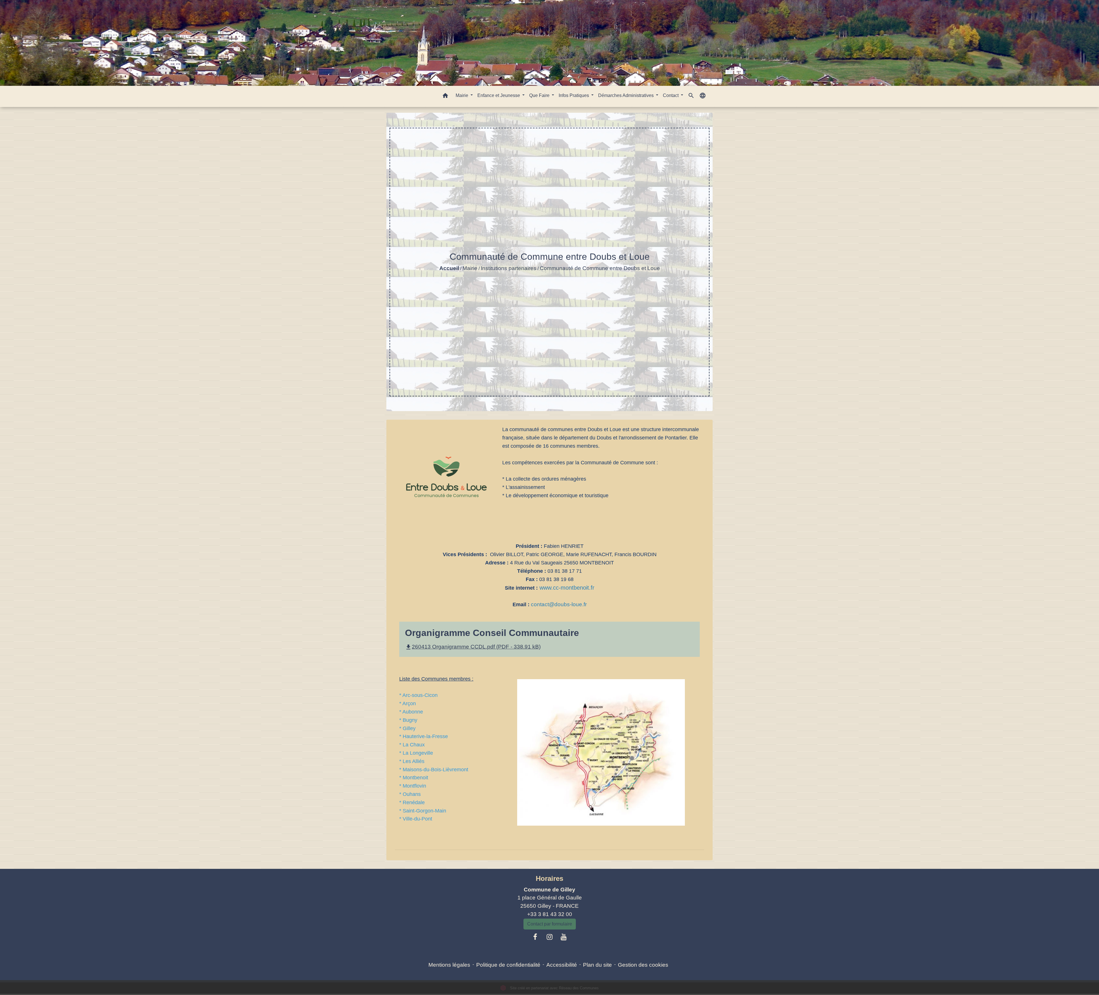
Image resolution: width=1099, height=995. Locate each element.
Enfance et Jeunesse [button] (499, 95)
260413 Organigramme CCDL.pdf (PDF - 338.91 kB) (473, 647)
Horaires (549, 878)
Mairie (469, 268)
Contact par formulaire (549, 923)
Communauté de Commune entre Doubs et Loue (600, 268)
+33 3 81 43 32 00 (549, 914)
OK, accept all (585, 987)
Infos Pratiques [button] (574, 95)
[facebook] (535, 937)
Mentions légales (449, 965)
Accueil (449, 268)
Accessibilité (561, 965)
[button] (445, 96)
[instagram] (549, 937)
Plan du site (597, 965)
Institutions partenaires (508, 268)
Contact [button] (671, 95)
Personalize (669, 987)
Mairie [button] (462, 95)
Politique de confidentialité (508, 965)
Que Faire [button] (540, 95)
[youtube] (564, 937)
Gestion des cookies (643, 965)
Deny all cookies (630, 987)
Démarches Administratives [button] (626, 95)
